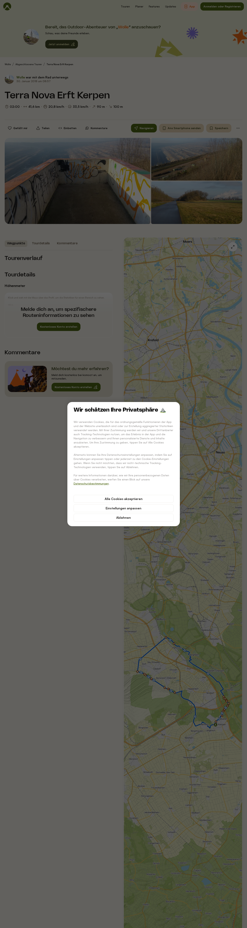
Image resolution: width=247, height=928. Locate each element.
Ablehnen (123, 518)
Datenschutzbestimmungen (91, 483)
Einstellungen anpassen (123, 508)
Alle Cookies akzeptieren (124, 499)
